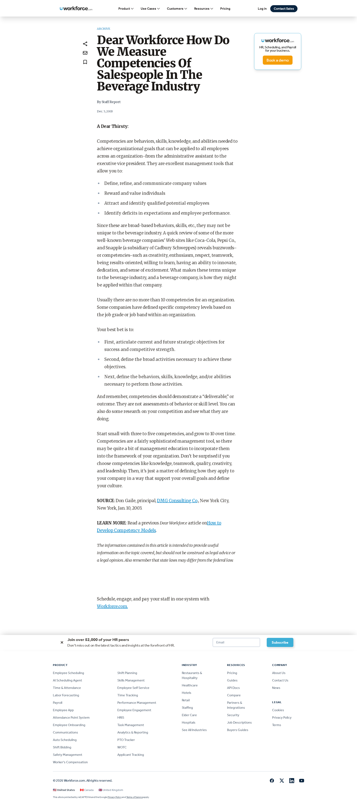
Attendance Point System (71, 717)
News (276, 688)
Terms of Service (134, 797)
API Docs (233, 688)
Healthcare (190, 685)
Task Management (130, 725)
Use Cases (148, 9)
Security (233, 715)
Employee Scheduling (68, 673)
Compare (234, 695)
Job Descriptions (239, 722)
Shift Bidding (62, 747)
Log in (262, 9)
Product (124, 9)
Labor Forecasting (66, 695)
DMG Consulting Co (177, 500)
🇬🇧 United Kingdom (111, 790)
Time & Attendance (67, 688)
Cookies (278, 710)
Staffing (187, 708)
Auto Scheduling (65, 740)
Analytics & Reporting (132, 732)
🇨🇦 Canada (87, 790)
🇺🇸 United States (64, 790)
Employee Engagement (134, 710)
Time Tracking (127, 695)
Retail (186, 700)
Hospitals (188, 722)
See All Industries (194, 730)
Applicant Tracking (130, 755)
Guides (232, 680)
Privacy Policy (282, 717)
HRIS (120, 717)
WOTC (122, 747)
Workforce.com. (112, 606)
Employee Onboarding (69, 725)
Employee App (63, 710)
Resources (201, 9)
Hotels (186, 693)
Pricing (225, 9)
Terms (276, 725)
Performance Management (136, 703)
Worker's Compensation (70, 762)
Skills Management (131, 680)
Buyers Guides (237, 730)
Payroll (57, 703)
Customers (175, 9)
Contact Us (280, 680)
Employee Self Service (133, 688)
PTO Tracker (126, 740)
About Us (279, 673)
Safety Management (67, 755)
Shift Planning (127, 673)
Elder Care (189, 715)
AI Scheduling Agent (67, 680)
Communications (65, 732)
